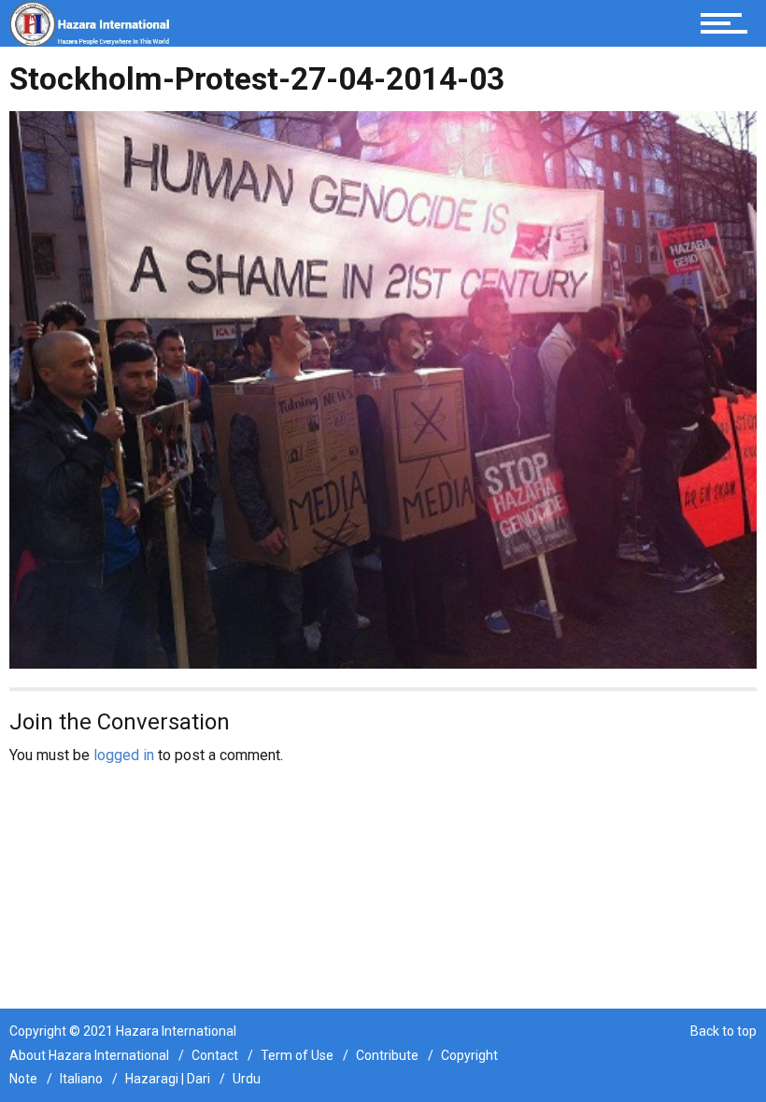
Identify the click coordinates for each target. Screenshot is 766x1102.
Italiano (81, 1078)
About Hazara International (89, 1055)
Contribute (387, 1055)
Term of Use (297, 1055)
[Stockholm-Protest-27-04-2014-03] (383, 389)
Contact (215, 1055)
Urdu (247, 1078)
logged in (123, 755)
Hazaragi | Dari (167, 1078)
